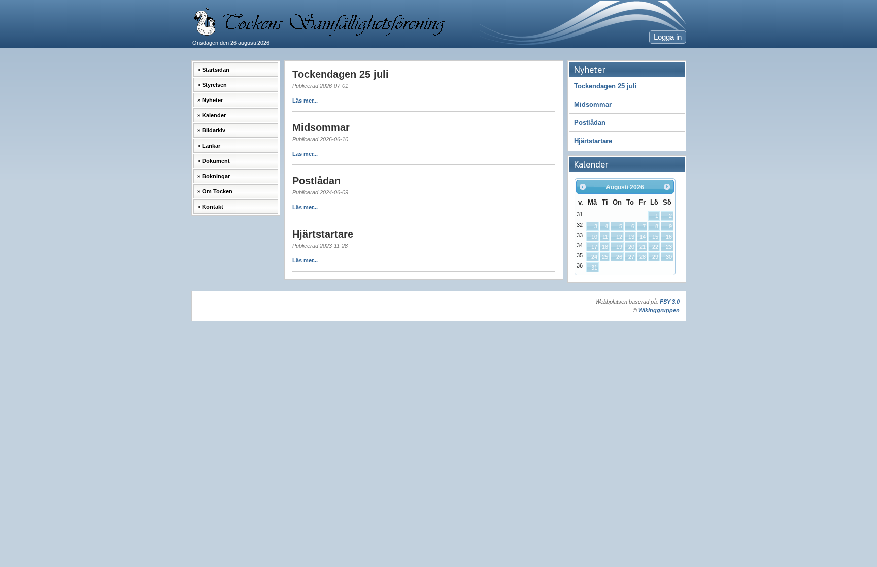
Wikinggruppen (659, 310)
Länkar (211, 146)
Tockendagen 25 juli (605, 86)
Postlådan (589, 122)
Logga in (668, 37)
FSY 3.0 (670, 301)
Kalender (214, 115)
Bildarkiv (213, 130)
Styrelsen (214, 85)
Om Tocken (217, 191)
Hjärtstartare (593, 141)
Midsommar (593, 104)
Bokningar (216, 176)
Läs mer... (305, 100)
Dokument (216, 161)
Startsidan (215, 69)
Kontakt (212, 207)
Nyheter (212, 100)
